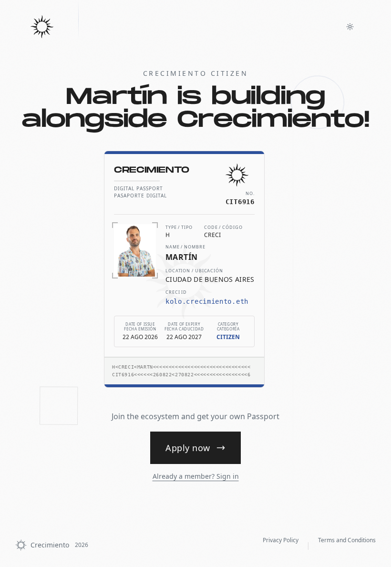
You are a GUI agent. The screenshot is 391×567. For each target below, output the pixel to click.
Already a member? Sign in (196, 476)
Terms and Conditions (347, 540)
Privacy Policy (280, 540)
